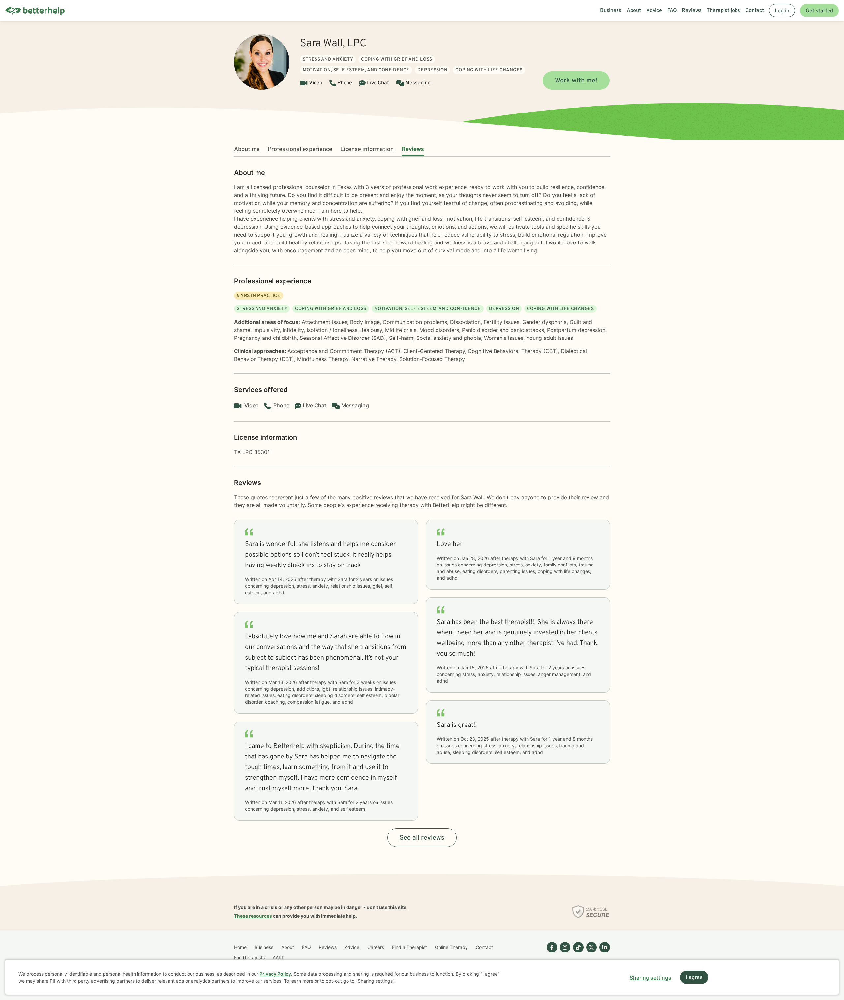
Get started (819, 11)
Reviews (413, 149)
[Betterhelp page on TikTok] (577, 952)
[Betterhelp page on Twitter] (590, 952)
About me (247, 149)
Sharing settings (650, 977)
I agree (694, 977)
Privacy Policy (275, 974)
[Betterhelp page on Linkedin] (603, 952)
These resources (253, 916)
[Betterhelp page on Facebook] (550, 952)
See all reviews (422, 838)
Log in (782, 11)
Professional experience (300, 149)
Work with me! (576, 81)
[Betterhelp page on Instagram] (563, 952)
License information (367, 149)
